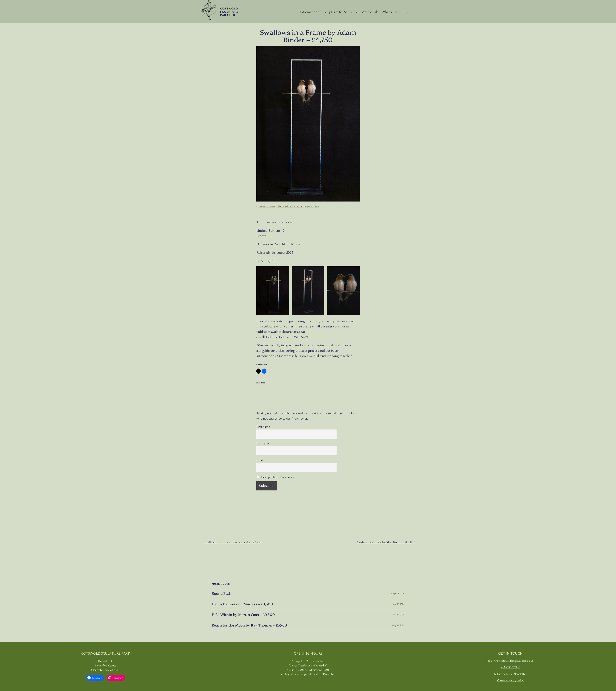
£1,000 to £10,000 (266, 206)
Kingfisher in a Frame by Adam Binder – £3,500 (384, 542)
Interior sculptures (302, 206)
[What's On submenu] (399, 12)
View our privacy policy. (510, 680)
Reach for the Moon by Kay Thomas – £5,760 (249, 625)
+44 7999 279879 (510, 667)
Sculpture (315, 206)
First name (263, 426)
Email (260, 460)
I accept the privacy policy (277, 477)
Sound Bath (221, 593)
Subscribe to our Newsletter (510, 674)
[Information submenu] (319, 12)
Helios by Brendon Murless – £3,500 (242, 604)
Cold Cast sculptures (284, 206)
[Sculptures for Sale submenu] (352, 12)
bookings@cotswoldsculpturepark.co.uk (510, 660)
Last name (263, 443)
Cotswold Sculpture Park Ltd (229, 11)
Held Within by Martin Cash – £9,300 (243, 615)
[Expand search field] (407, 11)
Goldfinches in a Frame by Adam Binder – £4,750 (232, 542)
